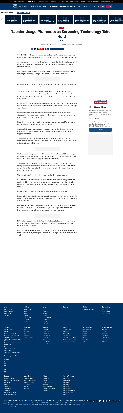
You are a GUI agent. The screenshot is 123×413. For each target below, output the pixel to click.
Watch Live (27, 376)
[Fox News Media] (31, 1)
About (45, 376)
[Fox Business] (43, 1)
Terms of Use (101, 123)
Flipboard (41, 49)
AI (89, 6)
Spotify (116, 401)
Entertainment (53, 6)
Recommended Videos (7, 12)
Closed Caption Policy (43, 400)
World (33, 6)
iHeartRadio (119, 401)
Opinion (39, 6)
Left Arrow (2, 19)
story (61, 27)
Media (45, 6)
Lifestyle (72, 6)
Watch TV (109, 6)
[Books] (107, 1)
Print (44, 49)
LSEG (15, 406)
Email (47, 49)
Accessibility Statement (63, 400)
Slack (106, 401)
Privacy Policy (92, 123)
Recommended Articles (23, 12)
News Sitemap (73, 400)
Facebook (32, 49)
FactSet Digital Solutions (57, 404)
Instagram (93, 401)
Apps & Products (68, 376)
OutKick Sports (63, 6)
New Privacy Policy (19, 400)
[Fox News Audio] (63, 1)
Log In (102, 6)
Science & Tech (107, 327)
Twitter (35, 49)
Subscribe (100, 129)
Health (79, 6)
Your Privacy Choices (32, 400)
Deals (65, 327)
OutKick (6, 327)
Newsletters (113, 401)
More (93, 6)
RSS (109, 401)
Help (50, 400)
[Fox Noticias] (93, 1)
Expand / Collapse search (98, 6)
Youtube (97, 401)
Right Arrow (120, 19)
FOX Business (87, 327)
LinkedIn (103, 401)
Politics (26, 6)
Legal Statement (68, 404)
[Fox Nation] (53, 1)
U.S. (20, 6)
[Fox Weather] (74, 1)
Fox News (15, 6)
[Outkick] (83, 1)
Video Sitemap (81, 400)
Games (6, 376)
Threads (38, 49)
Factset (36, 404)
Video (85, 6)
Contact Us (54, 400)
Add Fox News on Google (57, 49)
